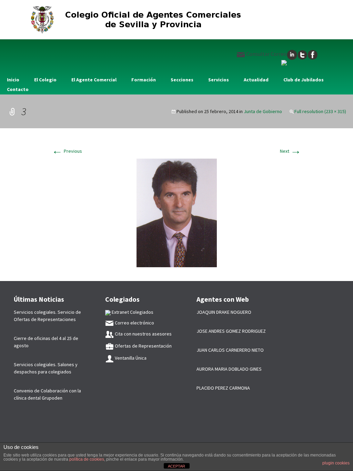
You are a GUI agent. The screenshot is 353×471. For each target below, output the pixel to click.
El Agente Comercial (94, 80)
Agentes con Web (222, 299)
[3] (177, 212)
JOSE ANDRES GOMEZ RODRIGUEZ (231, 331)
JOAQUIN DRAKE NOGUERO (223, 312)
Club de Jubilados (303, 80)
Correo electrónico (134, 323)
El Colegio (45, 80)
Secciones (182, 80)
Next (290, 151)
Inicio (13, 80)
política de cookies (86, 459)
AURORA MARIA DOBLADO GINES (229, 369)
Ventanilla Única (130, 358)
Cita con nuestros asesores (143, 334)
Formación (143, 80)
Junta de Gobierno (263, 111)
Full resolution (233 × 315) (320, 111)
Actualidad (256, 80)
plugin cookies (336, 463)
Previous (67, 151)
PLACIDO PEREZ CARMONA (223, 388)
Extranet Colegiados (132, 312)
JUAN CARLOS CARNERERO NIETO (230, 350)
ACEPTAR (176, 466)
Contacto (18, 89)
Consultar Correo (266, 53)
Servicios (218, 80)
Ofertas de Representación (143, 346)
